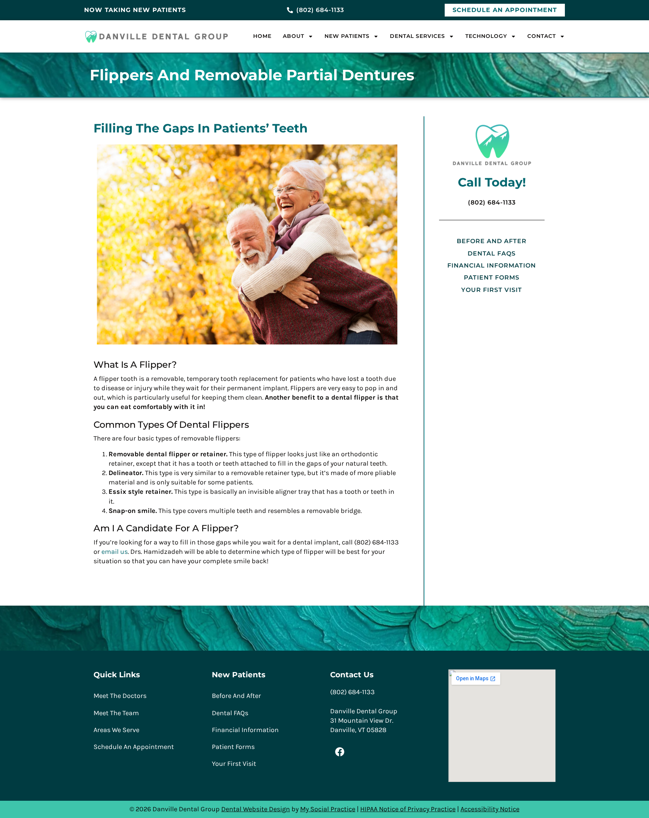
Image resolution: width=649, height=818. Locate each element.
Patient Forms (491, 277)
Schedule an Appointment (134, 747)
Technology (486, 36)
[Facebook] (339, 751)
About (293, 36)
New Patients (347, 36)
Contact (541, 36)
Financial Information (491, 265)
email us (114, 551)
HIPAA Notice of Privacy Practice (408, 809)
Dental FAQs (492, 253)
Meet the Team (116, 713)
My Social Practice (327, 809)
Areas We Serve (116, 730)
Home (262, 36)
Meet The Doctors (120, 696)
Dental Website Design (255, 809)
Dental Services (417, 36)
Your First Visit (491, 289)
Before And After (492, 241)
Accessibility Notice (489, 809)
